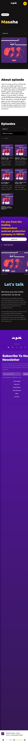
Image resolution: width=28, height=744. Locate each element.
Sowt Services (17, 390)
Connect (16, 396)
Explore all (14, 239)
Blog (16, 393)
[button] (25, 3)
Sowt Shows (16, 387)
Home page (16, 381)
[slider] (7, 740)
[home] (13, 3)
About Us (17, 384)
